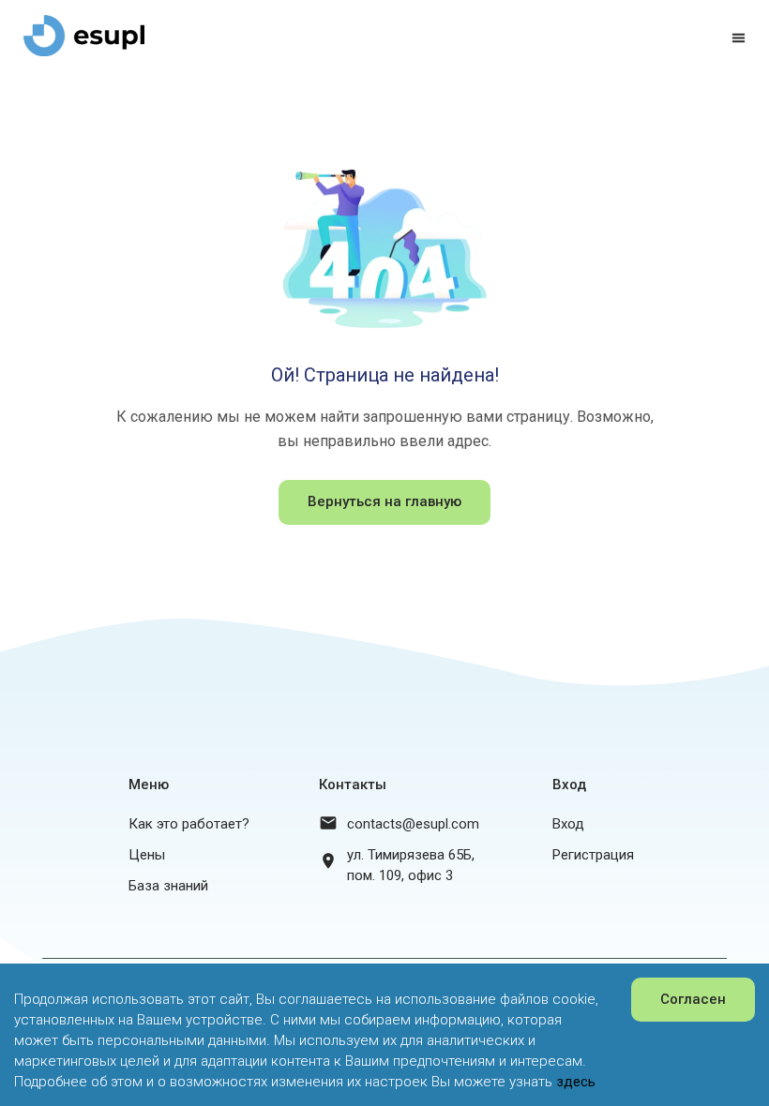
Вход (568, 823)
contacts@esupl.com (413, 823)
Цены (146, 854)
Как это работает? (188, 823)
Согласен (693, 999)
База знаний (168, 885)
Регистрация (593, 854)
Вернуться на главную (384, 501)
